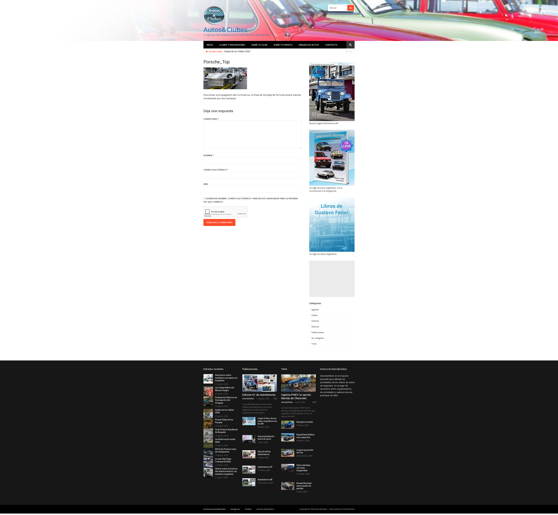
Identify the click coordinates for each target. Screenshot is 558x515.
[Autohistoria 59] (248, 470)
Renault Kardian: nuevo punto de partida (304, 486)
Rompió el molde (304, 422)
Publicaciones (317, 332)
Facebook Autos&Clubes (214, 509)
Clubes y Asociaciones (232, 44)
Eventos (315, 321)
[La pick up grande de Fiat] (287, 453)
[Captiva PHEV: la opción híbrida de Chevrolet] (298, 383)
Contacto (331, 44)
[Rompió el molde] (287, 425)
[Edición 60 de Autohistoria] (248, 454)
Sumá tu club (259, 44)
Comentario (211, 119)
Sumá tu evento (283, 44)
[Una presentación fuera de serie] (248, 439)
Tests (314, 343)
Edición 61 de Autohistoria (258, 394)
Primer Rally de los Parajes (238, 51)
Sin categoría (317, 338)
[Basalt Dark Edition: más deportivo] (287, 437)
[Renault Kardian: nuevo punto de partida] (287, 486)
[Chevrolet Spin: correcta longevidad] (287, 468)
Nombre (208, 155)
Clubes (314, 315)
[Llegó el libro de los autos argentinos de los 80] (248, 421)
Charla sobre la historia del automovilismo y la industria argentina (226, 471)
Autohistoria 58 (265, 479)
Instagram (235, 509)
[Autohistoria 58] (248, 482)
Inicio (210, 44)
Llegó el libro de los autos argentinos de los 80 (267, 421)
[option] (288, 51)
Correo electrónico (215, 169)
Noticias (315, 326)
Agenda (315, 309)
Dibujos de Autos (309, 44)
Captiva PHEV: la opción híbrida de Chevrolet (296, 396)
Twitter (248, 509)
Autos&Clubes (225, 29)
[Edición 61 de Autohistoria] (259, 383)
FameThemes (349, 509)
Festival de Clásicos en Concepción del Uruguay (226, 400)
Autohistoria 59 (265, 467)
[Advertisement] (332, 279)
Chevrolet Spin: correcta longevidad (303, 468)
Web (205, 184)
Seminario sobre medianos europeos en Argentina (226, 378)
